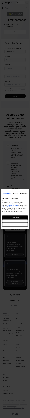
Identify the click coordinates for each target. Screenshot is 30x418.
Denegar (15, 224)
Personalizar (14, 221)
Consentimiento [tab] (6, 193)
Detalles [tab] (15, 193)
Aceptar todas (15, 217)
